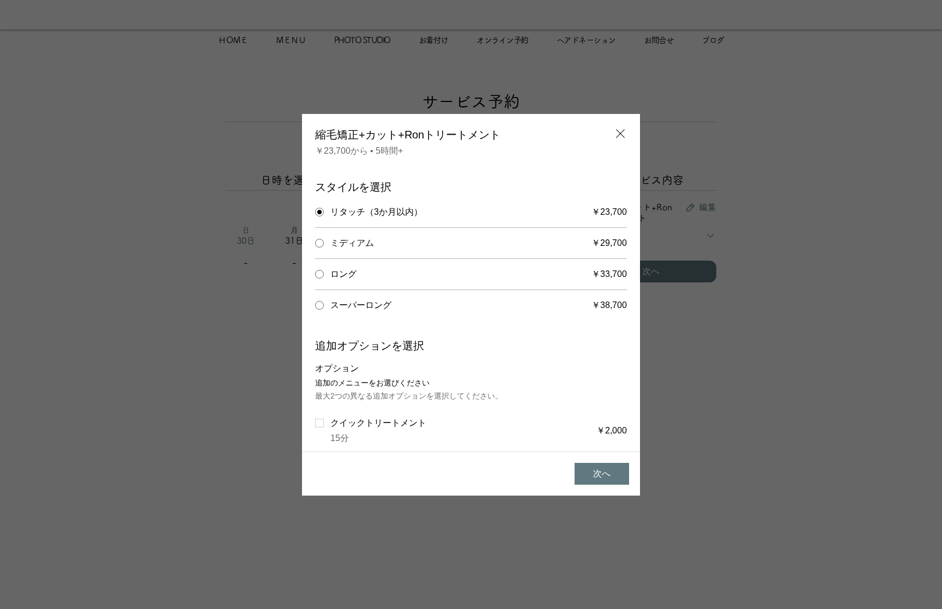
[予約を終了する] (620, 133)
